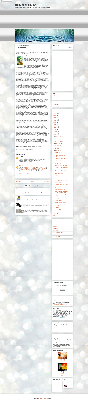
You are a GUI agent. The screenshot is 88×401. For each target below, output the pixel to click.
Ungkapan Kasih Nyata (59, 185)
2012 (55, 129)
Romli (20, 165)
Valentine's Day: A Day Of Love (61, 184)
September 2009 (58, 141)
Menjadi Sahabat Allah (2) (60, 202)
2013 (55, 127)
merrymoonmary (43, 398)
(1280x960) (62, 359)
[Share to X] (29, 149)
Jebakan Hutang (24, 196)
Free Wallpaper (56, 224)
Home (32, 181)
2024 (55, 113)
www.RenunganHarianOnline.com (60, 304)
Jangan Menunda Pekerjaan (61, 180)
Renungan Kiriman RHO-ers (58, 232)
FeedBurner (65, 291)
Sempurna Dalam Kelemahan (61, 165)
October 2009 (58, 139)
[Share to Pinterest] (32, 149)
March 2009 (57, 152)
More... (62, 375)
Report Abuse (56, 236)
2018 (55, 119)
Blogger (53, 398)
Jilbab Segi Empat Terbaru (30, 167)
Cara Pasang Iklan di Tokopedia (39, 168)
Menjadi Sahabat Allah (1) (60, 203)
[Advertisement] (44, 18)
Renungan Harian (25, 4)
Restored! (57, 196)
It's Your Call (57, 177)
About (54, 221)
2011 (55, 131)
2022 (55, 117)
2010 (55, 133)
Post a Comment (21, 175)
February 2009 (58, 154)
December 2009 (58, 136)
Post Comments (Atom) (35, 185)
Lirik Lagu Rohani (56, 97)
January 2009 (58, 209)
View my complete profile (58, 105)
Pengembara (57, 175)
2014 (55, 126)
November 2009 (58, 138)
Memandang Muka (59, 198)
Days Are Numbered (59, 169)
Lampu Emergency (59, 205)
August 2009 (58, 143)
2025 (55, 111)
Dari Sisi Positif (58, 163)
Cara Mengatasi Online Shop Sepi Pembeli (27, 169)
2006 (55, 215)
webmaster (56, 104)
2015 (55, 124)
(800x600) (62, 361)
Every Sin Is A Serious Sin (60, 189)
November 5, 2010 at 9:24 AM (24, 163)
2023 (55, 115)
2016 (55, 122)
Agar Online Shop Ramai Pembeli (25, 168)
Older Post (46, 181)
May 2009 (57, 148)
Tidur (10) (18, 188)
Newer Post (18, 181)
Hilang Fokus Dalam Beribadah (61, 158)
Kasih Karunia (58, 160)
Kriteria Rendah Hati (25, 203)
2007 (55, 213)
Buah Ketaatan (58, 187)
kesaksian (55, 226)
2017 (55, 120)
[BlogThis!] (28, 149)
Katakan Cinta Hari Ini (59, 182)
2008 (55, 211)
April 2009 (57, 150)
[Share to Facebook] (30, 149)
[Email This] (27, 149)
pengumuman (55, 228)
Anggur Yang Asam (59, 173)
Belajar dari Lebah (24, 209)
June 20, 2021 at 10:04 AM (24, 173)
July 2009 (57, 145)
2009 (55, 134)
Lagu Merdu (57, 207)
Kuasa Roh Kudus (58, 200)
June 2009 (57, 146)
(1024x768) (62, 360)
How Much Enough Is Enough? (61, 167)
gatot (20, 156)
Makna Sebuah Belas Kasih (60, 161)
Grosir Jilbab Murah (40, 167)
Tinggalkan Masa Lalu (59, 178)
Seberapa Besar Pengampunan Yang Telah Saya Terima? (61, 192)
